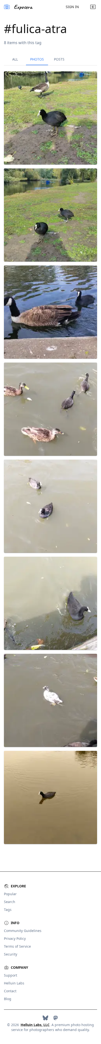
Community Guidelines (22, 930)
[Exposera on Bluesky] (45, 1018)
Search (9, 901)
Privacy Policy (15, 938)
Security (10, 954)
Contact (10, 991)
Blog (7, 998)
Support (10, 975)
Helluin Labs (14, 983)
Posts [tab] (59, 59)
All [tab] (15, 59)
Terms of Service (17, 946)
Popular (10, 894)
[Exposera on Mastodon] (55, 1018)
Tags (8, 909)
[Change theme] (93, 7)
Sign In (72, 6)
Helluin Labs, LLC (35, 1024)
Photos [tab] (37, 59)
